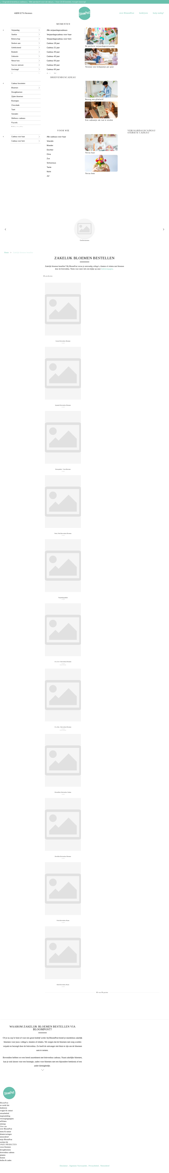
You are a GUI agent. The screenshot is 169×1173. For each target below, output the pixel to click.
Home (6, 252)
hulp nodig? (158, 13)
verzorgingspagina (7, 1119)
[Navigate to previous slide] (5, 229)
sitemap (3, 1124)
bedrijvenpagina (107, 269)
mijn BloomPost (6, 1139)
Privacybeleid (94, 1166)
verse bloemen (5, 1147)
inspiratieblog (5, 1116)
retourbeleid (4, 1113)
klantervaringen (6, 1134)
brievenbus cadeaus (7, 1152)
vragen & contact (6, 1110)
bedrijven (143, 13)
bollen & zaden (5, 1160)
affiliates (3, 1121)
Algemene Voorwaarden (78, 1166)
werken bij (4, 1142)
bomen (2, 1158)
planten (2, 1155)
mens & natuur (5, 1131)
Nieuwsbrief (104, 1166)
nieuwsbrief (4, 1137)
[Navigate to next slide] (164, 229)
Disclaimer (64, 1166)
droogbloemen (5, 1150)
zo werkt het (4, 1105)
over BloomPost (126, 13)
